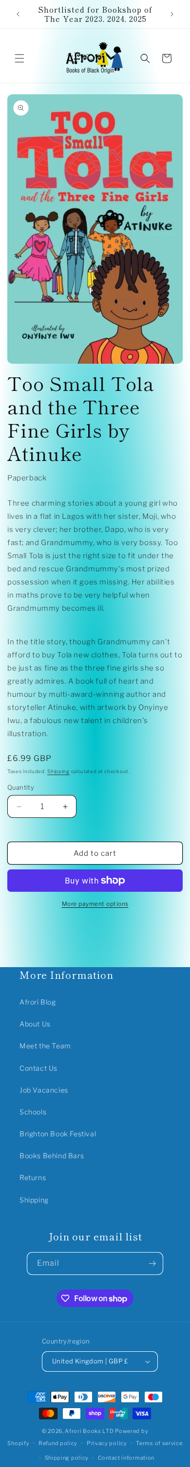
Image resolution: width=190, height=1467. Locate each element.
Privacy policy (107, 1443)
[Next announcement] (172, 14)
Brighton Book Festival (57, 1134)
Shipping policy (67, 1457)
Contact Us (38, 1068)
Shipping (58, 771)
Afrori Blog (37, 1002)
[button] (19, 58)
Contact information (126, 1457)
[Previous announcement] (18, 14)
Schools (32, 1112)
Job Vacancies (43, 1090)
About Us (35, 1024)
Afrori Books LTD (89, 1431)
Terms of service (159, 1443)
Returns (32, 1177)
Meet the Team (45, 1046)
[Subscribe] (152, 1263)
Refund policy (57, 1443)
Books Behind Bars (51, 1155)
